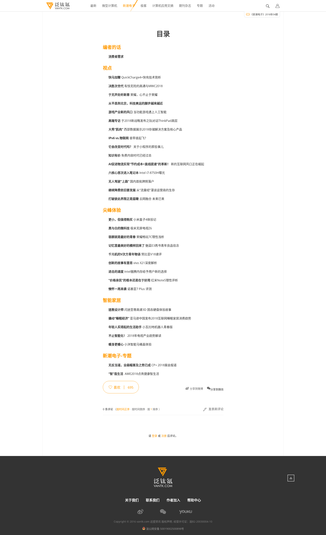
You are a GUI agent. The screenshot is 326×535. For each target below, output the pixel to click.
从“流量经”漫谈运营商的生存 (141, 190)
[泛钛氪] (56, 5)
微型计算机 (109, 6)
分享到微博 (196, 388)
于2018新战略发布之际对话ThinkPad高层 (143, 120)
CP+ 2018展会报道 (142, 365)
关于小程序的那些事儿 (136, 146)
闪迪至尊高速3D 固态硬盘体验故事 (139, 309)
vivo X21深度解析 (132, 262)
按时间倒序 (138, 409)
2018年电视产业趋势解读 (134, 335)
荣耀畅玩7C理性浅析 (136, 236)
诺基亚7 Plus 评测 (130, 288)
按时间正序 (123, 409)
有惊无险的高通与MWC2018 (135, 86)
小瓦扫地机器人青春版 (140, 327)
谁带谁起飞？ (128, 138)
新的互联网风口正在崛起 (156, 164)
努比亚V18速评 (135, 254)
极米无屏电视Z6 (130, 228)
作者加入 (173, 500)
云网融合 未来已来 (136, 198)
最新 (93, 6)
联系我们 (152, 500)
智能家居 (112, 300)
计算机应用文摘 (162, 6)
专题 (200, 6)
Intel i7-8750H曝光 (136, 172)
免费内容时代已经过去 (129, 155)
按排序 (152, 409)
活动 (211, 6)
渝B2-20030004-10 (200, 521)
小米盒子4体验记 (132, 219)
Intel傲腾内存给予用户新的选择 (137, 271)
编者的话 (112, 47)
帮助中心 (194, 500)
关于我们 (132, 500)
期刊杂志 (185, 6)
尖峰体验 (112, 210)
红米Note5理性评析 (143, 280)
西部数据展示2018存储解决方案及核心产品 (145, 129)
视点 (107, 68)
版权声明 (166, 521)
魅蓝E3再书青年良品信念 (143, 245)
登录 (154, 435)
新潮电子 (129, 6)
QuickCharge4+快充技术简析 (134, 77)
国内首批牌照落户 (131, 181)
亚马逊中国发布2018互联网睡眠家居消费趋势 (149, 318)
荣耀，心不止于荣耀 (133, 94)
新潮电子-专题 (117, 355)
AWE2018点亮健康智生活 (133, 373)
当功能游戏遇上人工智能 (137, 112)
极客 (144, 6)
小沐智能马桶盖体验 (129, 344)
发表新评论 (216, 409)
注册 (164, 435)
